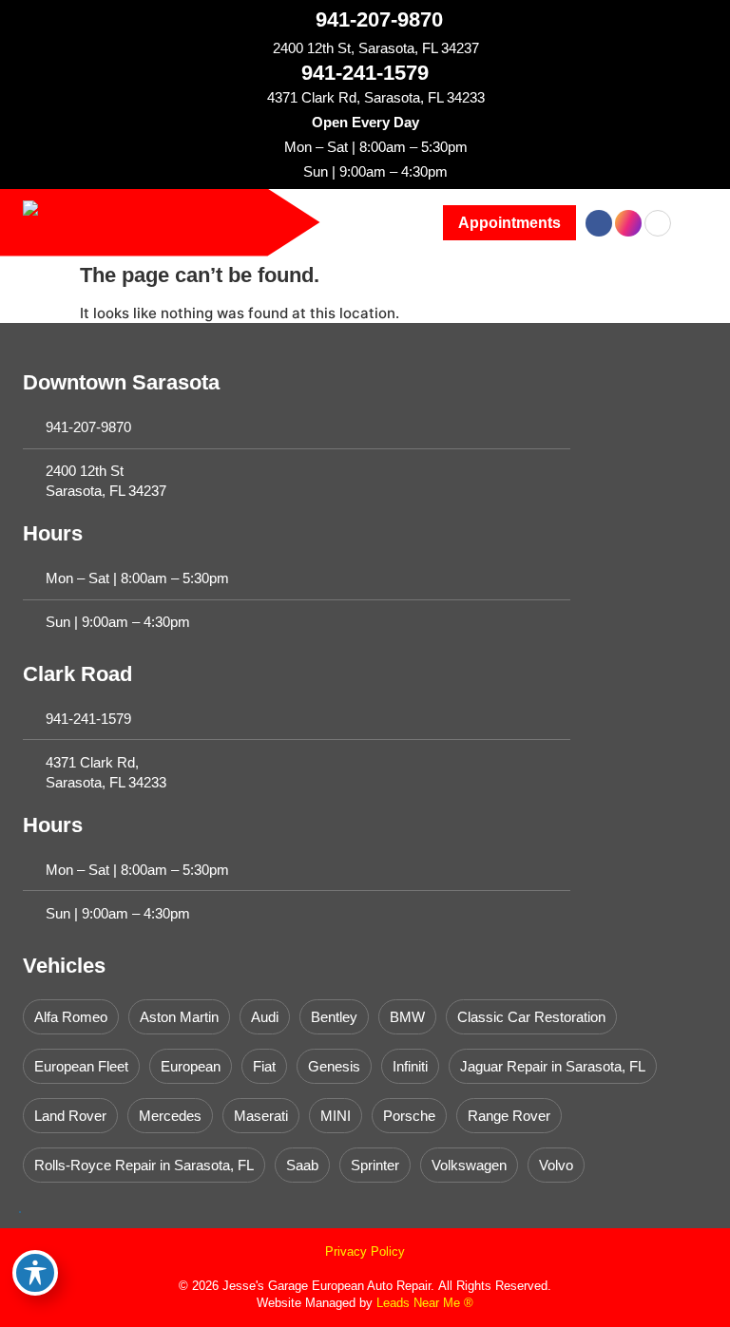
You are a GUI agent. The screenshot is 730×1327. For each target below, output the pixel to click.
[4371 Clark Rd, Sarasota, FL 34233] (253, 97)
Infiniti (410, 1066)
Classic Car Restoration (531, 1017)
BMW (407, 1017)
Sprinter (375, 1165)
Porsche (409, 1116)
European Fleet (81, 1066)
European (191, 1066)
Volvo (556, 1165)
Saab (302, 1165)
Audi (265, 1017)
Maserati (261, 1116)
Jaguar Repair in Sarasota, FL (552, 1066)
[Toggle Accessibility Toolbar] (35, 1273)
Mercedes (170, 1116)
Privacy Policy (365, 1251)
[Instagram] (628, 223)
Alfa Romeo (70, 1017)
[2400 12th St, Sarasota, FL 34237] (259, 48)
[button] (509, 222)
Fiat (264, 1066)
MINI (335, 1116)
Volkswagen (469, 1165)
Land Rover (70, 1116)
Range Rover (509, 1116)
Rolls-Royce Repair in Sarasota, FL (144, 1165)
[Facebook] (599, 223)
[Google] (657, 223)
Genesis (334, 1066)
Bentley (334, 1017)
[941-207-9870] (298, 19)
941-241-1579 (365, 73)
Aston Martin (179, 1017)
